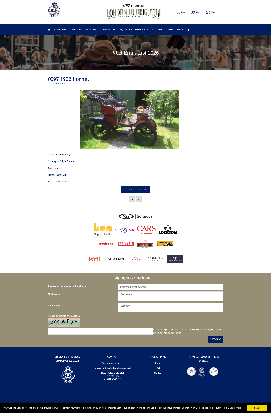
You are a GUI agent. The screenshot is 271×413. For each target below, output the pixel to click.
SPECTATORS (109, 29)
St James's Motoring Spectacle (136, 29)
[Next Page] (139, 199)
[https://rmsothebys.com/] (135, 219)
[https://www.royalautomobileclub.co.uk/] (68, 383)
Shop (180, 29)
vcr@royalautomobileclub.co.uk (116, 368)
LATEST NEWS (61, 29)
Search (188, 30)
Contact (158, 373)
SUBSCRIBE (215, 339)
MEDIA (160, 29)
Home (49, 30)
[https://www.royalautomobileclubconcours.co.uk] (191, 377)
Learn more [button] (235, 408)
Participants (92, 29)
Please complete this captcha (64, 316)
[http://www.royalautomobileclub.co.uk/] (54, 16)
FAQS (158, 368)
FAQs (170, 29)
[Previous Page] (132, 199)
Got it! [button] (257, 408)
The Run (76, 29)
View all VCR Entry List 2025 (135, 190)
